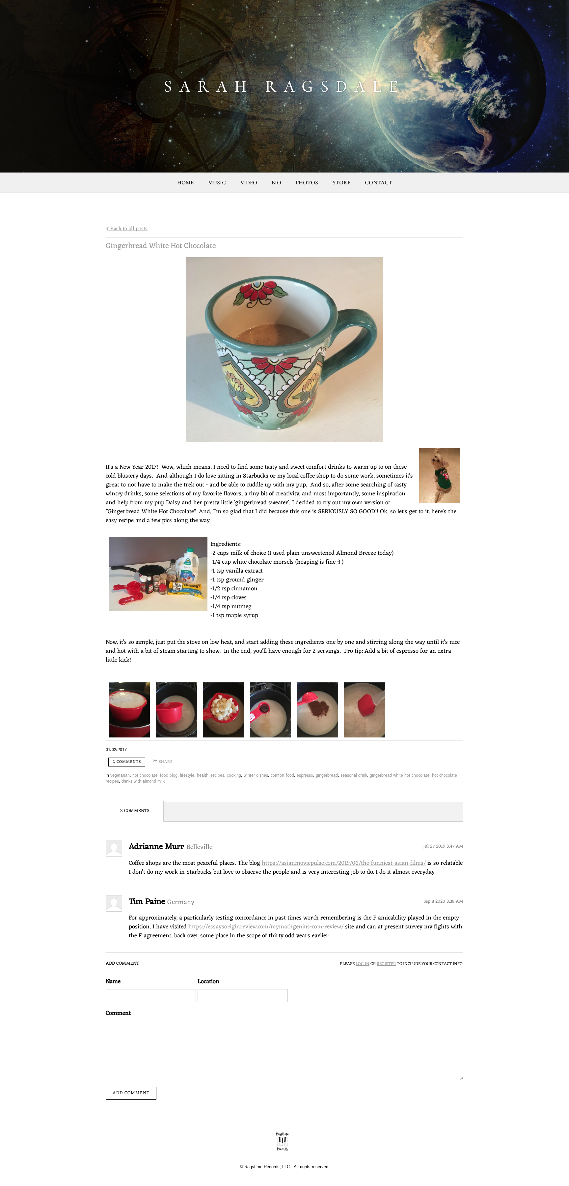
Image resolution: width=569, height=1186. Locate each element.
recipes (217, 775)
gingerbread (327, 775)
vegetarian (120, 775)
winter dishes (256, 775)
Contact (378, 182)
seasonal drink (353, 775)
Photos (307, 182)
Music (217, 182)
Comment (118, 1013)
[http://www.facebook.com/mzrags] (50, 17)
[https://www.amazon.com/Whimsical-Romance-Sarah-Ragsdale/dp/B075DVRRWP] (70, 17)
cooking (234, 775)
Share (166, 761)
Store (341, 182)
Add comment (131, 1093)
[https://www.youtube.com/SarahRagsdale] (10, 17)
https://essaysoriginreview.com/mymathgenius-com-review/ (265, 926)
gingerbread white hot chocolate (399, 775)
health (202, 775)
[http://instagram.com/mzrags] (30, 17)
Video (248, 182)
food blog (168, 775)
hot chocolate (144, 775)
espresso (305, 775)
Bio (276, 182)
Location (208, 981)
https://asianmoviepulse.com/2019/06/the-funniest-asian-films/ (344, 863)
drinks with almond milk (143, 781)
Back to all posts (128, 229)
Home (185, 182)
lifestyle (187, 775)
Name (113, 981)
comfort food (282, 775)
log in (362, 964)
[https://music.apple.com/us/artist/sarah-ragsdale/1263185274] (90, 17)
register (386, 964)
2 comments (127, 761)
